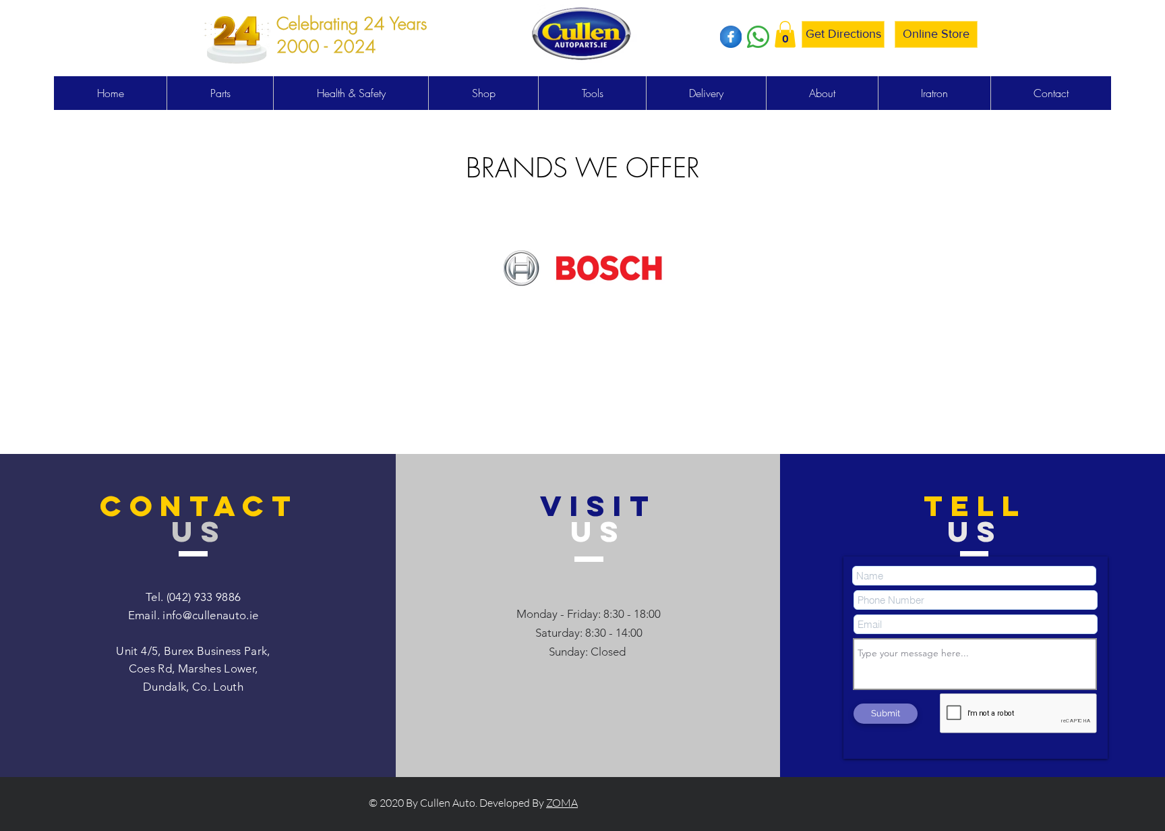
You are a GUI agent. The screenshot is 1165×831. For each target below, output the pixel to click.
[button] (785, 34)
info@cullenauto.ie (210, 615)
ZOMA (562, 802)
